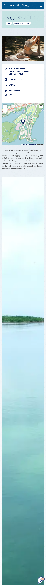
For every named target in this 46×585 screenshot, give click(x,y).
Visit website (16, 90)
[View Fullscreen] (41, 106)
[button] (23, 121)
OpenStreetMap (32, 144)
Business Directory (22, 23)
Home (8, 23)
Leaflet (24, 144)
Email (12, 85)
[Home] (16, 6)
